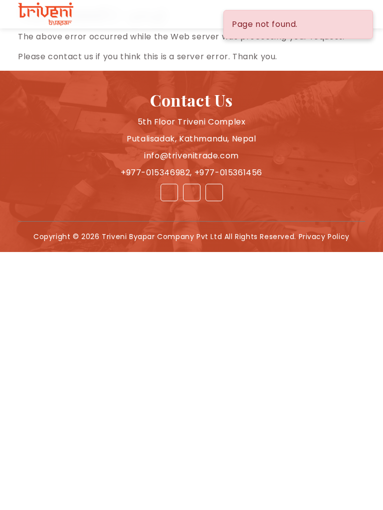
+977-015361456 (228, 172)
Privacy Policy (324, 237)
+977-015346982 (155, 172)
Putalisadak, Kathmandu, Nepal (191, 138)
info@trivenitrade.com (191, 155)
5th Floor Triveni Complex (192, 122)
